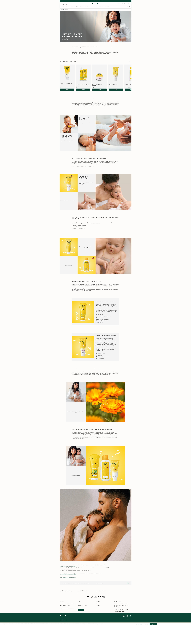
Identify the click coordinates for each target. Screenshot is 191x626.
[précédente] (128, 0)
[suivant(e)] (130, 0)
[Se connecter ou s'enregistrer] (127, 6)
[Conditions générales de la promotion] (101, 1)
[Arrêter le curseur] (60, 0)
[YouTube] (64, 620)
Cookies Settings (139, 624)
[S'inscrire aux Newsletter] (128, 583)
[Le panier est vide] (129, 6)
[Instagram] (62, 620)
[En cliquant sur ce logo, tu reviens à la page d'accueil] (95, 4)
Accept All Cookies (154, 624)
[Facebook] (60, 620)
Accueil (62, 9)
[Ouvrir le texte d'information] (88, 583)
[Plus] (124, 616)
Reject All (146, 624)
